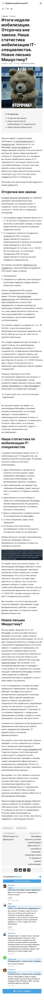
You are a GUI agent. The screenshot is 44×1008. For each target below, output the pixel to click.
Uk (11, 9)
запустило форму (20, 147)
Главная (4, 16)
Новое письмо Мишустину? (19, 127)
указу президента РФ (32, 749)
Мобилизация (21, 828)
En (8, 9)
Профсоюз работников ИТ (16, 3)
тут (14, 174)
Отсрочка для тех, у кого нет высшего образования (20, 395)
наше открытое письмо (20, 801)
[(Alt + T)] (3, 9)
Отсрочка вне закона (16, 118)
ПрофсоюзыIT (8, 828)
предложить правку (28, 63)
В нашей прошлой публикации (15, 198)
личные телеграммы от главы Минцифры (20, 386)
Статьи (12, 16)
